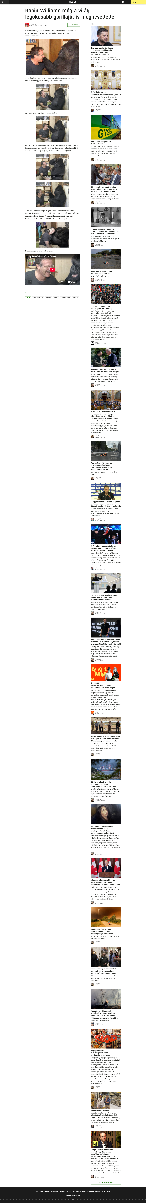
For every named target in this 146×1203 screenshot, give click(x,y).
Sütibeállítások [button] (105, 1191)
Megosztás (74, 25)
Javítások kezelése (65, 1191)
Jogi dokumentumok (79, 1191)
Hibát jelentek (44, 1191)
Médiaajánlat (91, 1191)
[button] (28, 298)
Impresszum (54, 1191)
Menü (5, 2)
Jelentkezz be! (139, 2)
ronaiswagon (32, 24)
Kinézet (127, 2)
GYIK (37, 1191)
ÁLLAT (30, 25)
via (26, 292)
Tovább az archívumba (106, 1182)
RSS (97, 1191)
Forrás (28, 285)
